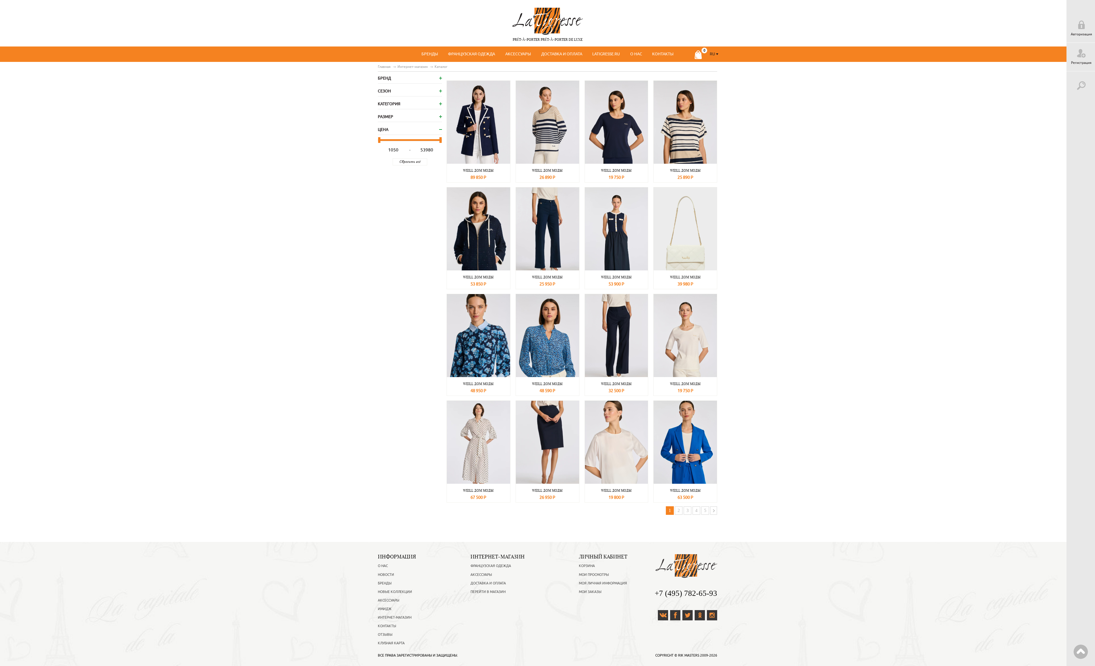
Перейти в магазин (488, 592)
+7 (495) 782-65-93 (686, 593)
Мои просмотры (594, 574)
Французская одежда (471, 54)
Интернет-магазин (394, 617)
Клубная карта (391, 643)
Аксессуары (518, 54)
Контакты (663, 54)
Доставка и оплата (561, 54)
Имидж (385, 609)
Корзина (587, 566)
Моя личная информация (603, 583)
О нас (636, 54)
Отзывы (385, 634)
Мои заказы (590, 592)
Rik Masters (688, 655)
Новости (386, 574)
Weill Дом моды (478, 170)
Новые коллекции (395, 592)
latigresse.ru (606, 54)
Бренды (429, 54)
